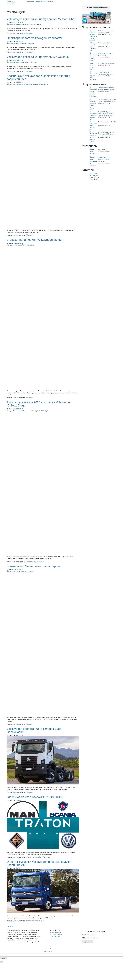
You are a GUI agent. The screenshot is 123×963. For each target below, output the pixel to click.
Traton (41, 857)
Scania (36, 857)
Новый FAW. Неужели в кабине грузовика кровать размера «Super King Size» (106, 113)
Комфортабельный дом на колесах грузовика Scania (106, 88)
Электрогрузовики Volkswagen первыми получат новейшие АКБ (39, 863)
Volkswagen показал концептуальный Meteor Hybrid (41, 19)
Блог (14, 33)
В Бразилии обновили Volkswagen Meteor (35, 239)
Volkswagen (29, 33)
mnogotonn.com (15, 930)
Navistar (31, 857)
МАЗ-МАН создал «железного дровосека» (105, 73)
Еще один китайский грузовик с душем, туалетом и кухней (107, 100)
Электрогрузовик (38, 561)
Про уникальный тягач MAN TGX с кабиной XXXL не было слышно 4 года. (106, 134)
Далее (11, 926)
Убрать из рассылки (90, 938)
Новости (33, 1)
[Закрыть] (1, 962)
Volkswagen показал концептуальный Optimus (38, 57)
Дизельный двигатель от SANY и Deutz (105, 54)
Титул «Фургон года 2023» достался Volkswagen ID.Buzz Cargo (39, 403)
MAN (27, 857)
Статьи (38, 1)
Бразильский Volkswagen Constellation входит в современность (38, 77)
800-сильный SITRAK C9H (106, 63)
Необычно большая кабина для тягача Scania (106, 32)
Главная (28, 1)
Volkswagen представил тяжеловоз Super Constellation (34, 730)
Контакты (50, 1)
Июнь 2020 (101, 149)
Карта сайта (48, 951)
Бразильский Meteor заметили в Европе (34, 566)
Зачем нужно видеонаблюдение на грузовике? (104, 159)
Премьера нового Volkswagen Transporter (34, 38)
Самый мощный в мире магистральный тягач (105, 44)
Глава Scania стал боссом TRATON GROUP (36, 797)
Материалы (43, 1)
